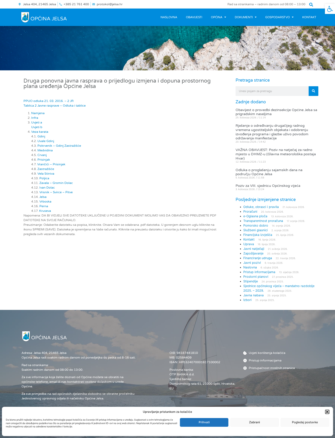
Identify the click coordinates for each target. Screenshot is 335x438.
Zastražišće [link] (45, 169)
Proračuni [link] (250, 211)
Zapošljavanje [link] (253, 253)
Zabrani (254, 422)
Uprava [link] (248, 244)
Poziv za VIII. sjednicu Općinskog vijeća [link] (268, 186)
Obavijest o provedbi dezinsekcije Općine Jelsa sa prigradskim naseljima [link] (276, 112)
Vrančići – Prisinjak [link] (51, 164)
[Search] (313, 91)
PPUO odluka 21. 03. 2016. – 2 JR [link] (48, 101)
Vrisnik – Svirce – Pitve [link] (56, 192)
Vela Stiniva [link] (45, 174)
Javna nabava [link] (253, 295)
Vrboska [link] (45, 201)
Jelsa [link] (43, 197)
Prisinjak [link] (43, 160)
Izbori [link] (247, 300)
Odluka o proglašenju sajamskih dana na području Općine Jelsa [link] (269, 172)
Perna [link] (43, 206)
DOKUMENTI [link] (244, 17)
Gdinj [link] (41, 136)
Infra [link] (34, 118)
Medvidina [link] (45, 150)
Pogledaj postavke (305, 422)
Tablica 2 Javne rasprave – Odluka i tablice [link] (54, 106)
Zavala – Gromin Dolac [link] (56, 183)
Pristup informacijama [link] (259, 272)
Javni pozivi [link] (252, 263)
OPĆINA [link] (216, 17)
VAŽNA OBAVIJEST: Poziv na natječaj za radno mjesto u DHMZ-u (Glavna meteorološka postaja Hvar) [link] (276, 154)
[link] (330, 9)
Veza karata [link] (39, 132)
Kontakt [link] (309, 17)
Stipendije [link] (250, 281)
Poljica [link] (44, 178)
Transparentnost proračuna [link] (263, 221)
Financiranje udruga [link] (257, 258)
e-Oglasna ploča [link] (255, 216)
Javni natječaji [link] (253, 249)
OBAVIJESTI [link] (194, 17)
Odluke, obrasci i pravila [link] (261, 207)
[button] (327, 412)
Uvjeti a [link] (36, 122)
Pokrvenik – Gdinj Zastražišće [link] (59, 146)
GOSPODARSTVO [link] (277, 17)
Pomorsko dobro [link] (255, 225)
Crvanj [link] (42, 155)
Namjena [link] (38, 113)
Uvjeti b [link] (36, 127)
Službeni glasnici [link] (255, 230)
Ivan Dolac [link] (47, 188)
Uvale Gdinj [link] (45, 141)
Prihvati (204, 422)
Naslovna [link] (169, 17)
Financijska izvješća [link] (257, 235)
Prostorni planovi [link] (255, 276)
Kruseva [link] (45, 211)
